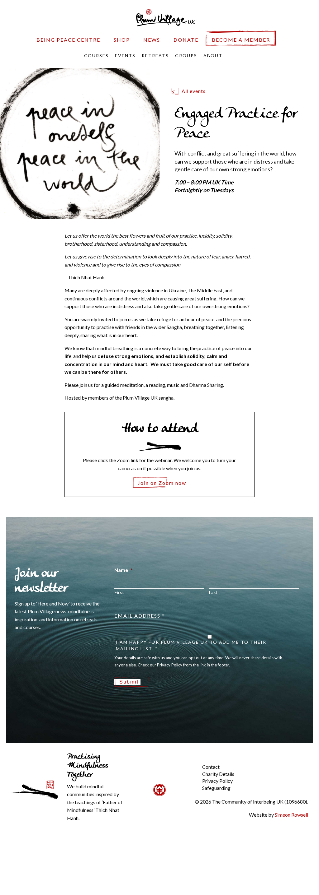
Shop (122, 40)
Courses (96, 55)
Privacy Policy (217, 781)
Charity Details (218, 774)
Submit (129, 681)
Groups (186, 55)
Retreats (155, 55)
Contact (211, 767)
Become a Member (241, 40)
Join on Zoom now (162, 483)
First (119, 592)
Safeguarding (216, 788)
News (151, 40)
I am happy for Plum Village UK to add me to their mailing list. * (191, 645)
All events (194, 91)
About (212, 55)
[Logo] (165, 17)
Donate (186, 40)
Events (125, 55)
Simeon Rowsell (291, 815)
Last (213, 592)
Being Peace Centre (68, 40)
